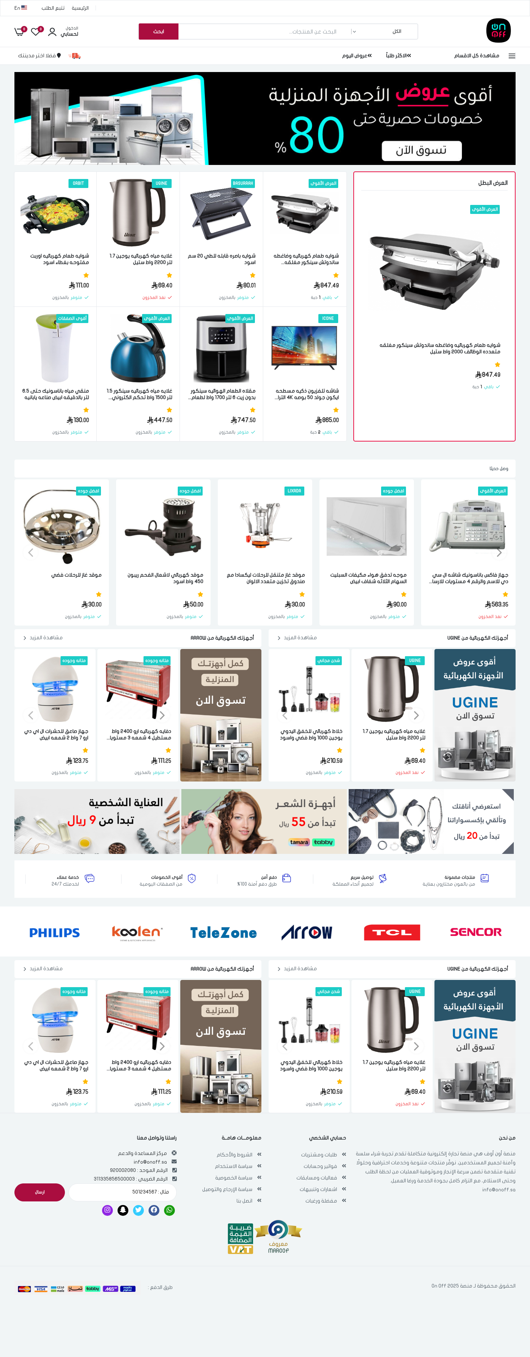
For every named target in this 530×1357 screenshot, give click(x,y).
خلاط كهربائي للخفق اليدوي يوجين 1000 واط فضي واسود (311, 734)
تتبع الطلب (53, 8)
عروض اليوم (354, 55)
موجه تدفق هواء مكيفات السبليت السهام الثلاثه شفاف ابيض (368, 578)
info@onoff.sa (499, 1189)
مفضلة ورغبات (321, 1201)
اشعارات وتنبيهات (318, 1189)
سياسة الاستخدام (233, 1166)
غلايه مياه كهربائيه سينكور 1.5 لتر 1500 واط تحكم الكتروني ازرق (139, 394)
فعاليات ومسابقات (316, 1178)
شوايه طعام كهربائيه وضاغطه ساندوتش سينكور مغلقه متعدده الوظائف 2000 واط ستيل (440, 348)
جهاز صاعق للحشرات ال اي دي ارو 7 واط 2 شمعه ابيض (56, 734)
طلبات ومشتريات (319, 1154)
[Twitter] (138, 1210)
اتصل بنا (244, 1201)
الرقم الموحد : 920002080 (139, 1170)
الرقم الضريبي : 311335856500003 (131, 1179)
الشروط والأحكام (234, 1154)
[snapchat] (123, 1210)
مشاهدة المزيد (300, 637)
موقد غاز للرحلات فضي (76, 575)
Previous (499, 552)
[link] (382, 216)
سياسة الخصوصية (233, 1178)
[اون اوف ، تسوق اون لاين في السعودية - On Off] (479, 41)
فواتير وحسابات (320, 1166)
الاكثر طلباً (396, 55)
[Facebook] (154, 1210)
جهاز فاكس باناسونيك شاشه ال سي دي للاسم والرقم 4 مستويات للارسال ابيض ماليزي (468, 578)
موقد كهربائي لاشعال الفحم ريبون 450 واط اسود (165, 578)
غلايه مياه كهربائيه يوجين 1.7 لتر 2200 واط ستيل (141, 259)
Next (30, 552)
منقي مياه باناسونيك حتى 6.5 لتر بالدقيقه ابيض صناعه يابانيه (55, 394)
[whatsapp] (169, 1210)
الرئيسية (80, 8)
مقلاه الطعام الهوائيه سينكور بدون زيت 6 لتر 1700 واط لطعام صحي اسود (223, 394)
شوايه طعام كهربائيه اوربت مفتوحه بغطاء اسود (59, 259)
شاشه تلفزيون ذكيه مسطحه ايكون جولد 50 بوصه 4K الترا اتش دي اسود (307, 394)
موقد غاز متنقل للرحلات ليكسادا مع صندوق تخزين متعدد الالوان (266, 578)
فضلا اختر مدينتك (37, 55)
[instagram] (107, 1210)
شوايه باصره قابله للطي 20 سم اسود (222, 259)
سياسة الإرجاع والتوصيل (227, 1189)
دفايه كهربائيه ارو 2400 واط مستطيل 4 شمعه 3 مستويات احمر (138, 735)
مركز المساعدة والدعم (142, 1153)
